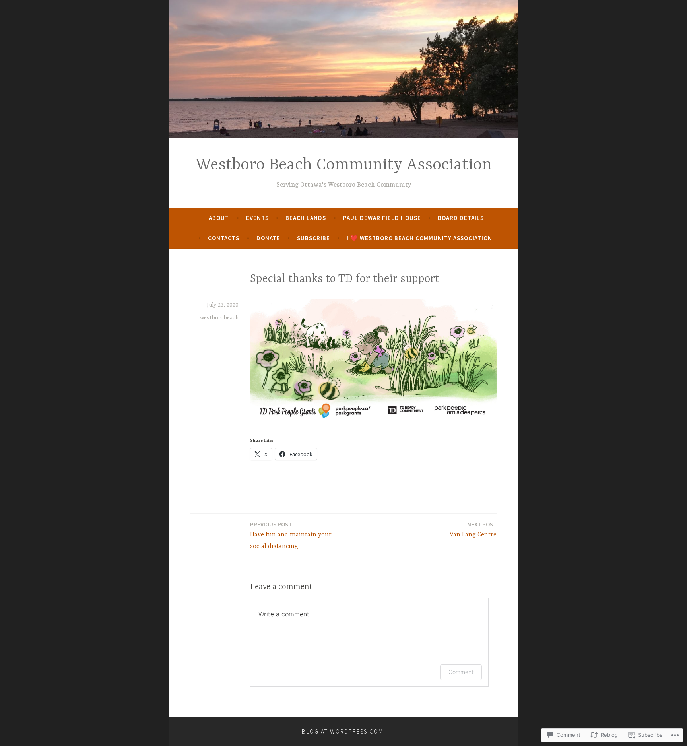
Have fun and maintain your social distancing (291, 535)
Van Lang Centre (473, 529)
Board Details (461, 217)
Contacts (223, 238)
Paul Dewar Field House (382, 217)
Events (257, 217)
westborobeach (219, 318)
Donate (268, 238)
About (219, 217)
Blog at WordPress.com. (343, 731)
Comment (461, 671)
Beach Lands (305, 217)
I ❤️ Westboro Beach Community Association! (420, 238)
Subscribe (313, 238)
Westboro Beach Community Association (344, 165)
